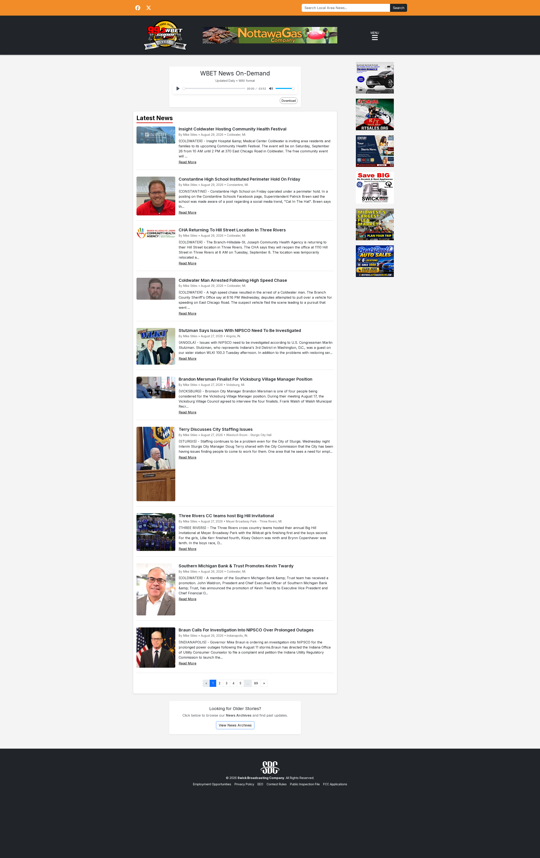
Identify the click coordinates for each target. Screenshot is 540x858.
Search (398, 8)
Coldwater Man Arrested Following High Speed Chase (233, 280)
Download (289, 100)
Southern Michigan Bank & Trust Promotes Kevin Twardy (236, 565)
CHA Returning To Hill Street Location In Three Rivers (232, 229)
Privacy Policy (244, 784)
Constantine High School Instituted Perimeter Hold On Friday (239, 179)
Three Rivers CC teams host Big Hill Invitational (226, 515)
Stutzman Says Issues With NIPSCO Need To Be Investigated (240, 330)
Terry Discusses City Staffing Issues (216, 429)
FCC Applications (335, 784)
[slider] (213, 88)
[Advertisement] (270, 817)
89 (256, 683)
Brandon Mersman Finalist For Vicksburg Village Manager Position (245, 379)
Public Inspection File (305, 784)
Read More (187, 162)
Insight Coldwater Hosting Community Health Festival (232, 129)
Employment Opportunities (212, 784)
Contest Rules (277, 784)
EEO (260, 784)
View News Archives (235, 725)
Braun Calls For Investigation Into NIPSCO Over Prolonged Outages (246, 629)
